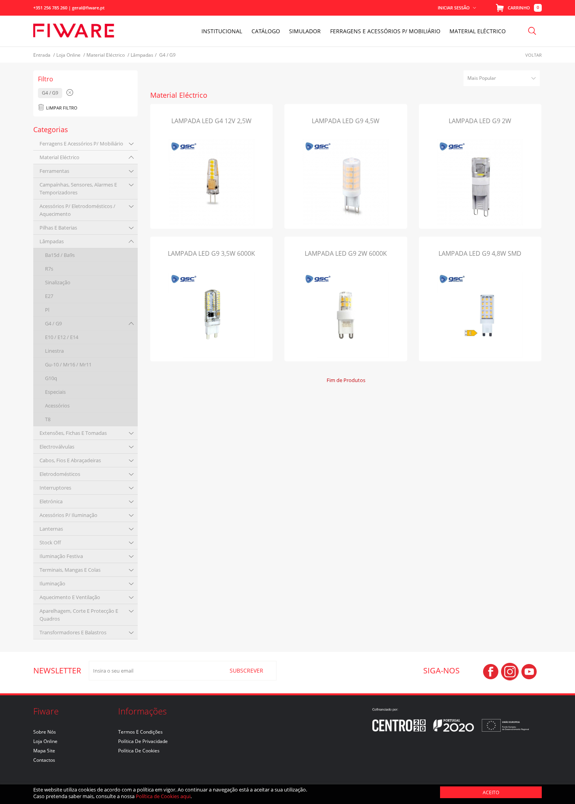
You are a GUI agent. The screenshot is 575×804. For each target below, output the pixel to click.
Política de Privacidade (143, 741)
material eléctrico (59, 157)
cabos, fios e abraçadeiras (70, 460)
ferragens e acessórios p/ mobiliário (81, 143)
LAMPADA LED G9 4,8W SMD (479, 253)
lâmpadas (52, 241)
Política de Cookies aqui (163, 796)
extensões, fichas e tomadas (73, 432)
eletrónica (51, 501)
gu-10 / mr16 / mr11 (68, 364)
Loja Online (45, 741)
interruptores (55, 487)
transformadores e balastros (73, 632)
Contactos (44, 760)
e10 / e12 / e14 (61, 337)
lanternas (51, 528)
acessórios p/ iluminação (68, 515)
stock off (50, 542)
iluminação (52, 583)
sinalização (57, 282)
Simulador (305, 31)
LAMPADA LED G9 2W (480, 121)
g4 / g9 (53, 323)
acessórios (57, 405)
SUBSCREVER (246, 670)
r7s (49, 268)
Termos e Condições (140, 732)
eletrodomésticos (60, 473)
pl (47, 309)
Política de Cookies (139, 750)
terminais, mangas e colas (70, 569)
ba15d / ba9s (60, 254)
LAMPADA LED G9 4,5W (345, 121)
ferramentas (54, 170)
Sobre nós (44, 732)
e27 (49, 296)
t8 (47, 419)
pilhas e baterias (58, 227)
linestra (54, 350)
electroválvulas (57, 446)
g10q (51, 378)
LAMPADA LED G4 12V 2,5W (211, 121)
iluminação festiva (61, 556)
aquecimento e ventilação (70, 597)
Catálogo (266, 31)
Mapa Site (44, 750)
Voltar (533, 55)
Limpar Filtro (61, 108)
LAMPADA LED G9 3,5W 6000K (211, 253)
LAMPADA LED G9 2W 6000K (346, 253)
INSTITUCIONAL (221, 31)
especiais (55, 391)
